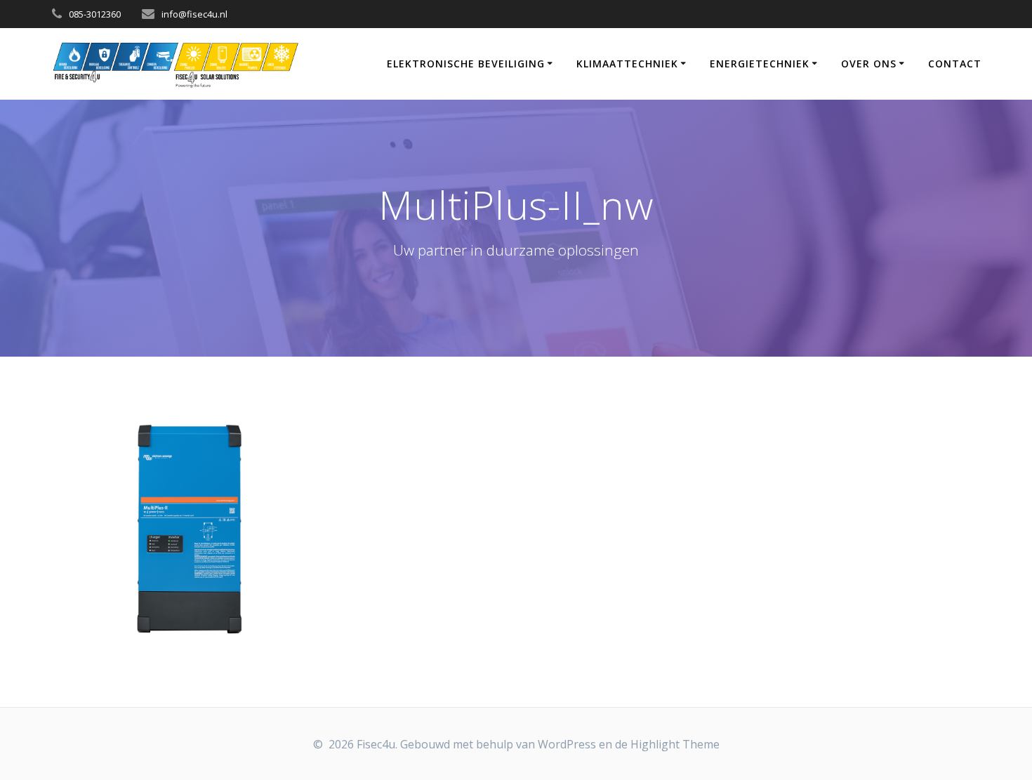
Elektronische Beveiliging (466, 63)
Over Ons (869, 63)
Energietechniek (759, 63)
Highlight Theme (675, 744)
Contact (954, 63)
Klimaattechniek (627, 63)
